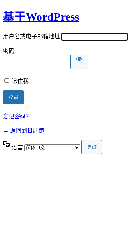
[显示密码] (79, 62)
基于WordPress (41, 16)
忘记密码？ (17, 116)
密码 (8, 51)
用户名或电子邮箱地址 (31, 36)
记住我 (20, 81)
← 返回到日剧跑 (23, 131)
